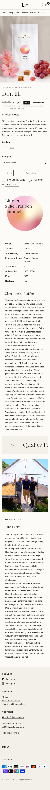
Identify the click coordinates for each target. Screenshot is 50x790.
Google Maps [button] (11, 733)
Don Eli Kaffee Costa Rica (26, 13)
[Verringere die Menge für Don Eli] (4, 173)
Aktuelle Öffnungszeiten (13, 717)
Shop (11, 13)
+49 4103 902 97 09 (11, 700)
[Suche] (42, 4)
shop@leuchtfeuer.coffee (13, 704)
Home (4, 13)
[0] (46, 4)
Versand (35, 106)
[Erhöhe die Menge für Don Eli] (11, 173)
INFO (5, 746)
